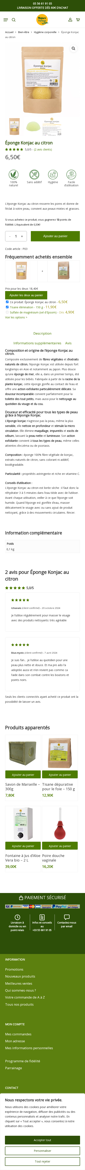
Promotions (14, 969)
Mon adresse (15, 1041)
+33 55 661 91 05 (42, 930)
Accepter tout (42, 1140)
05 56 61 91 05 (42, 3)
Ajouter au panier (55, 236)
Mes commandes (18, 1034)
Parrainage (13, 1068)
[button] (73, 48)
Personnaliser (42, 1151)
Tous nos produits (19, 1004)
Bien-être (23, 32)
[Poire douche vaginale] (60, 824)
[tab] (42, 333)
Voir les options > (16, 317)
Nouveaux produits (20, 976)
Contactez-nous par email (66, 924)
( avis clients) (43, 149)
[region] (42, 1131)
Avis (68, 343)
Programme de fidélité (22, 1061)
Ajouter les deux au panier (26, 295)
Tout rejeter (42, 1161)
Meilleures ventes (18, 983)
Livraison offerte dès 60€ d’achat (42, 8)
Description (42, 333)
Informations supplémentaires (37, 343)
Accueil (9, 32)
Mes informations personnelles (29, 1048)
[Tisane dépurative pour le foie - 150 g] (60, 753)
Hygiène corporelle (45, 32)
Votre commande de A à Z (25, 997)
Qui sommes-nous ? (20, 990)
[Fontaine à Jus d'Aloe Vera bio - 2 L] (23, 824)
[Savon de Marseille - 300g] (23, 753)
